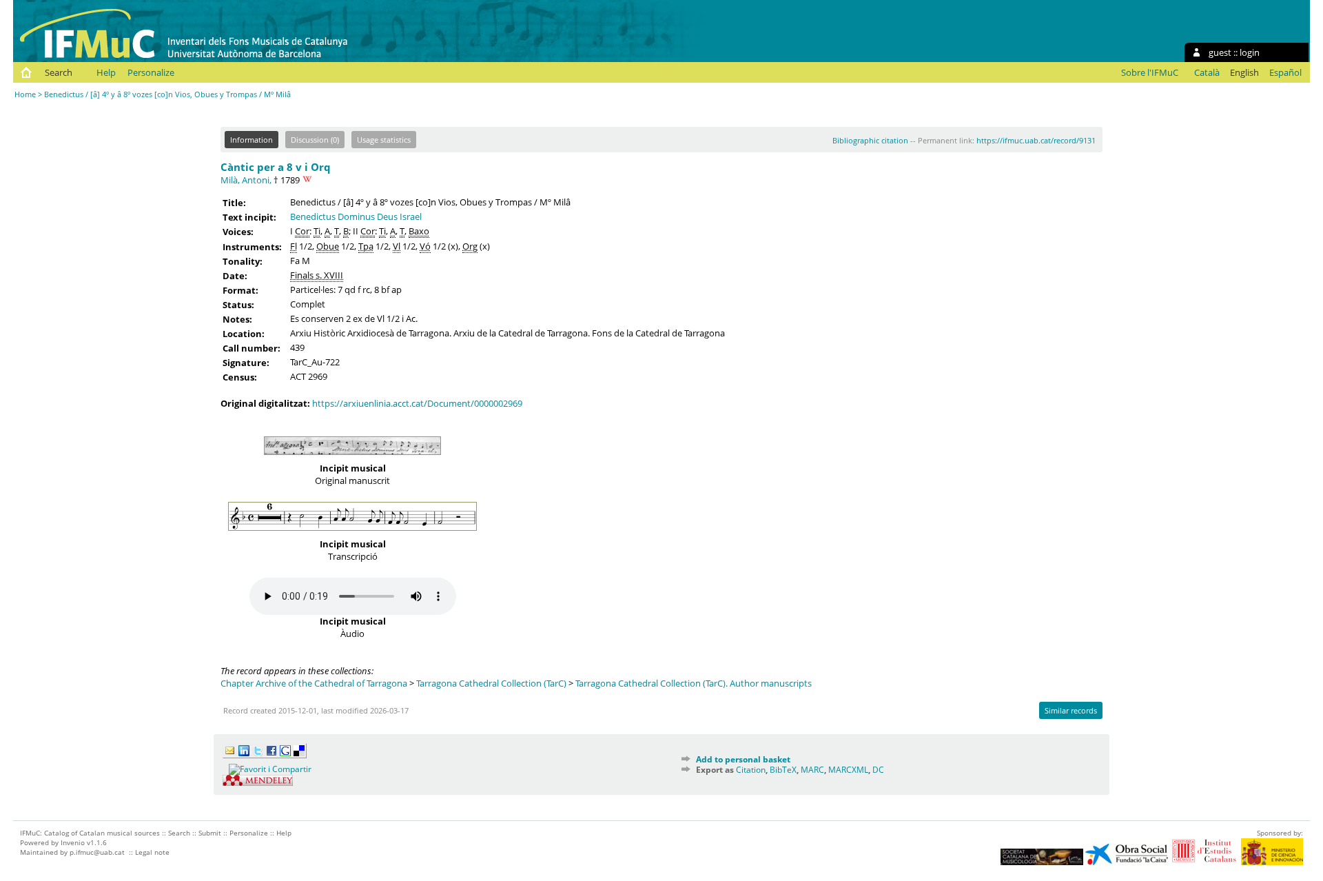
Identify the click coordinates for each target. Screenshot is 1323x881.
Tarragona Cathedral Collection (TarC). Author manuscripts (693, 683)
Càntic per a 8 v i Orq (275, 167)
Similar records (1071, 710)
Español (1285, 72)
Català (1207, 72)
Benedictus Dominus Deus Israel (356, 216)
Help (106, 72)
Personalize (150, 72)
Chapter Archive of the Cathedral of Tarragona (313, 683)
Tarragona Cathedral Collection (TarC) (491, 683)
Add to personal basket (743, 759)
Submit (209, 833)
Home (25, 94)
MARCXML (848, 769)
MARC (812, 769)
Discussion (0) (315, 139)
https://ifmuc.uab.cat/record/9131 (1036, 140)
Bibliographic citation (870, 140)
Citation (751, 769)
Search (58, 72)
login (1250, 52)
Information (251, 139)
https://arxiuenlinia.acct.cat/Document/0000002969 (417, 403)
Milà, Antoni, (245, 180)
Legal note (152, 852)
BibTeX (783, 769)
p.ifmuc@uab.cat (97, 852)
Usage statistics (384, 139)
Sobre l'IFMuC (1149, 72)
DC (878, 769)
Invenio (73, 842)
